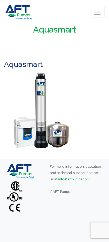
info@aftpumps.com (74, 179)
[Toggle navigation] (97, 12)
